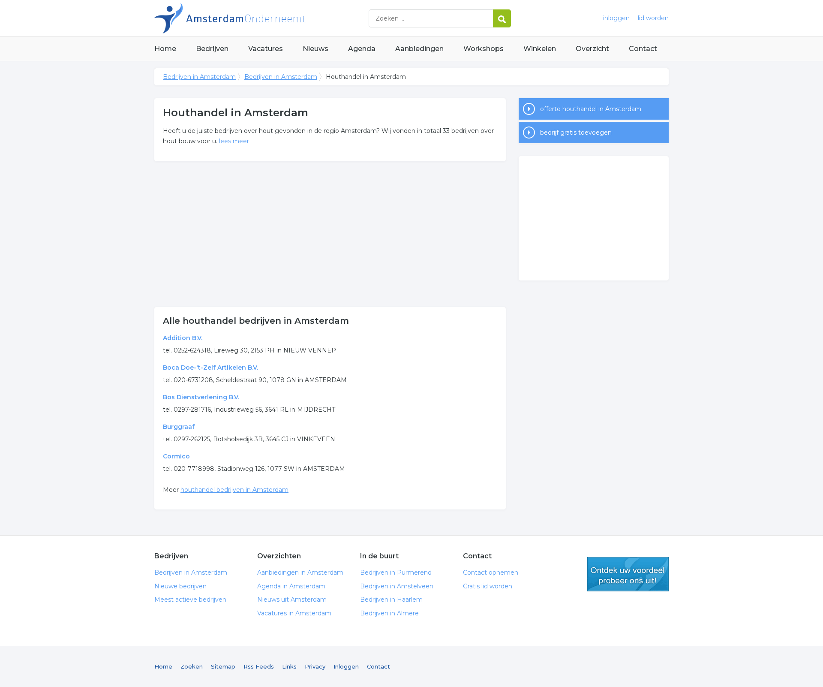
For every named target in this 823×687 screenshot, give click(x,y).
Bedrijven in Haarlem (391, 599)
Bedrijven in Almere (389, 613)
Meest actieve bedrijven (190, 599)
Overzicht (592, 49)
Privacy (315, 666)
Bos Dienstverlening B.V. (201, 397)
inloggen (616, 18)
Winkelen (539, 49)
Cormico (176, 456)
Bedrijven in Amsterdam (261, 18)
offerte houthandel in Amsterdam (590, 109)
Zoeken (191, 666)
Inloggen (346, 666)
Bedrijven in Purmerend (396, 572)
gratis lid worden (628, 574)
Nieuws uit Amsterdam (292, 599)
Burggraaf (179, 427)
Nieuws (315, 49)
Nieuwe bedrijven (180, 586)
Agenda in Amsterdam (291, 586)
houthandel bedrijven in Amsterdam (234, 490)
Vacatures (265, 49)
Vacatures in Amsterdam (294, 613)
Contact (643, 49)
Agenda (361, 49)
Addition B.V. (182, 338)
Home (165, 49)
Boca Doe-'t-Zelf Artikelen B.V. (210, 367)
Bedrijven (212, 49)
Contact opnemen (490, 572)
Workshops (483, 49)
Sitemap (223, 666)
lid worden (653, 18)
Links (289, 666)
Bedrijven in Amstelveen (396, 586)
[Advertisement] (330, 234)
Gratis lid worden (487, 586)
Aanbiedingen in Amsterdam (300, 572)
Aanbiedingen (419, 49)
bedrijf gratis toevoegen (576, 132)
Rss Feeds (258, 666)
